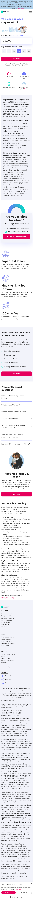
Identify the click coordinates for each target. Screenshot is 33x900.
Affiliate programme (7, 618)
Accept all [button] (8, 892)
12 (14, 51)
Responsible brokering (8, 643)
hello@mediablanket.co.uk (9, 616)
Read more (18, 889)
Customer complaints (8, 614)
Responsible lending (7, 637)
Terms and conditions (8, 654)
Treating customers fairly (9, 665)
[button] (16, 897)
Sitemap (4, 662)
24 (24, 51)
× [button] (31, 884)
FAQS (3, 635)
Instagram (8, 679)
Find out (26, 89)
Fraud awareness (6, 641)
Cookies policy (5, 667)
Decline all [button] (24, 892)
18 (19, 51)
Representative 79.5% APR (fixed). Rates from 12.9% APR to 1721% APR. (16, 64)
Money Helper (20, 8)
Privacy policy (5, 658)
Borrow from (12, 35)
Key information (6, 639)
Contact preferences (7, 660)
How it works (5, 645)
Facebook (8, 676)
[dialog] (16, 891)
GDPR (3, 656)
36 (29, 51)
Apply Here (16, 59)
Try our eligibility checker (16, 236)
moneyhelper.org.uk (8, 598)
